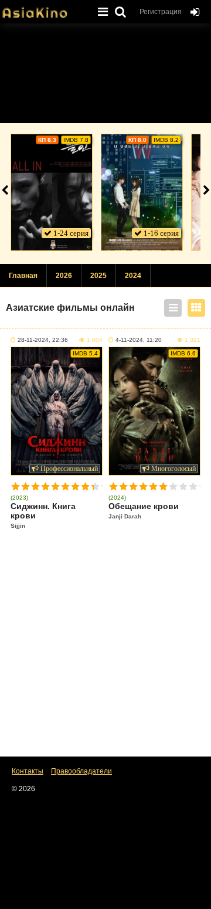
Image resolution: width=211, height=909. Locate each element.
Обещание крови (143, 510)
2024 (133, 276)
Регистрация (160, 12)
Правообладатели (81, 771)
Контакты (27, 771)
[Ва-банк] (52, 192)
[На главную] (44, 9)
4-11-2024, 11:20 (138, 340)
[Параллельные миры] (142, 192)
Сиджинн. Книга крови (43, 515)
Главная (23, 276)
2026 (64, 276)
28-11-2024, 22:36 (43, 340)
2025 (98, 276)
